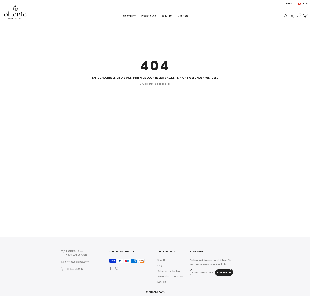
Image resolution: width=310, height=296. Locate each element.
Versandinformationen (170, 276)
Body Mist (167, 15)
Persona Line (129, 15)
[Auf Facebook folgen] (110, 268)
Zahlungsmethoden (168, 271)
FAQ (159, 265)
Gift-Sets (183, 15)
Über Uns (162, 260)
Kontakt (161, 281)
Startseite (163, 83)
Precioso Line (148, 15)
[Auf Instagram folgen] (116, 268)
